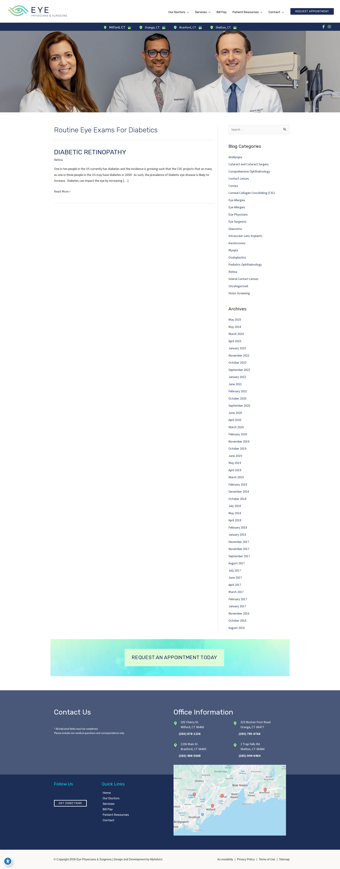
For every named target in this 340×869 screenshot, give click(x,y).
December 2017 (238, 542)
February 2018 (237, 527)
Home (107, 793)
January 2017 (237, 606)
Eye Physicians (238, 214)
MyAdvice (156, 859)
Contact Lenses (238, 178)
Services (109, 803)
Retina (58, 160)
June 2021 (235, 384)
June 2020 (235, 413)
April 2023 (234, 341)
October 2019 (237, 448)
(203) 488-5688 (190, 756)
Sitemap (284, 859)
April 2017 (234, 585)
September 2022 (239, 370)
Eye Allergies (236, 200)
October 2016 (237, 620)
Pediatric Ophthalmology (245, 264)
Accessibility (225, 859)
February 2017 (237, 599)
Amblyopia (235, 157)
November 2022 (238, 355)
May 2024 (234, 327)
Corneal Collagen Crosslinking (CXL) (251, 193)
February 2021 (237, 391)
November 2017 (238, 549)
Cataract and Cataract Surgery (248, 164)
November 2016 (238, 613)
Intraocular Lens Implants (245, 236)
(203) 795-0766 (249, 734)
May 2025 (234, 319)
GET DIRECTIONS (70, 803)
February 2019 (237, 484)
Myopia (233, 250)
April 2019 (234, 470)
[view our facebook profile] (323, 26)
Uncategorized (238, 286)
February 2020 (237, 434)
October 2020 (237, 398)
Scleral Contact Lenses (243, 279)
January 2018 (237, 534)
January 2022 (237, 377)
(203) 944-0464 (249, 756)
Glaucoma (235, 229)
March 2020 (236, 427)
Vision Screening (239, 293)
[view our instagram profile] (329, 26)
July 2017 (234, 570)
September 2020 (239, 405)
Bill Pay (108, 809)
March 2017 (236, 592)
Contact (108, 820)
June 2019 (235, 456)
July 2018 (234, 506)
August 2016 (236, 628)
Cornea (233, 186)
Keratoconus (236, 243)
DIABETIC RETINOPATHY (90, 152)
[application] (187, 12)
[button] (312, 11)
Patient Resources (116, 814)
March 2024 (236, 334)
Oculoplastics (237, 257)
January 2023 (237, 348)
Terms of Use (267, 859)
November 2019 (238, 441)
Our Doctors (111, 798)
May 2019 (234, 463)
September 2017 (239, 556)
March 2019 (236, 477)
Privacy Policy (246, 859)
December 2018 (238, 491)
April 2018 (234, 520)
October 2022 (237, 362)
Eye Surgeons (237, 221)
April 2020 (234, 420)
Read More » (62, 191)
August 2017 (236, 563)
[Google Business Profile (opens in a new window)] (129, 27)
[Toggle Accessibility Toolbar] (8, 861)
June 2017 (235, 577)
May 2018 (234, 513)
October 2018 (237, 499)
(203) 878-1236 (190, 734)
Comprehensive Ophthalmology (249, 171)
